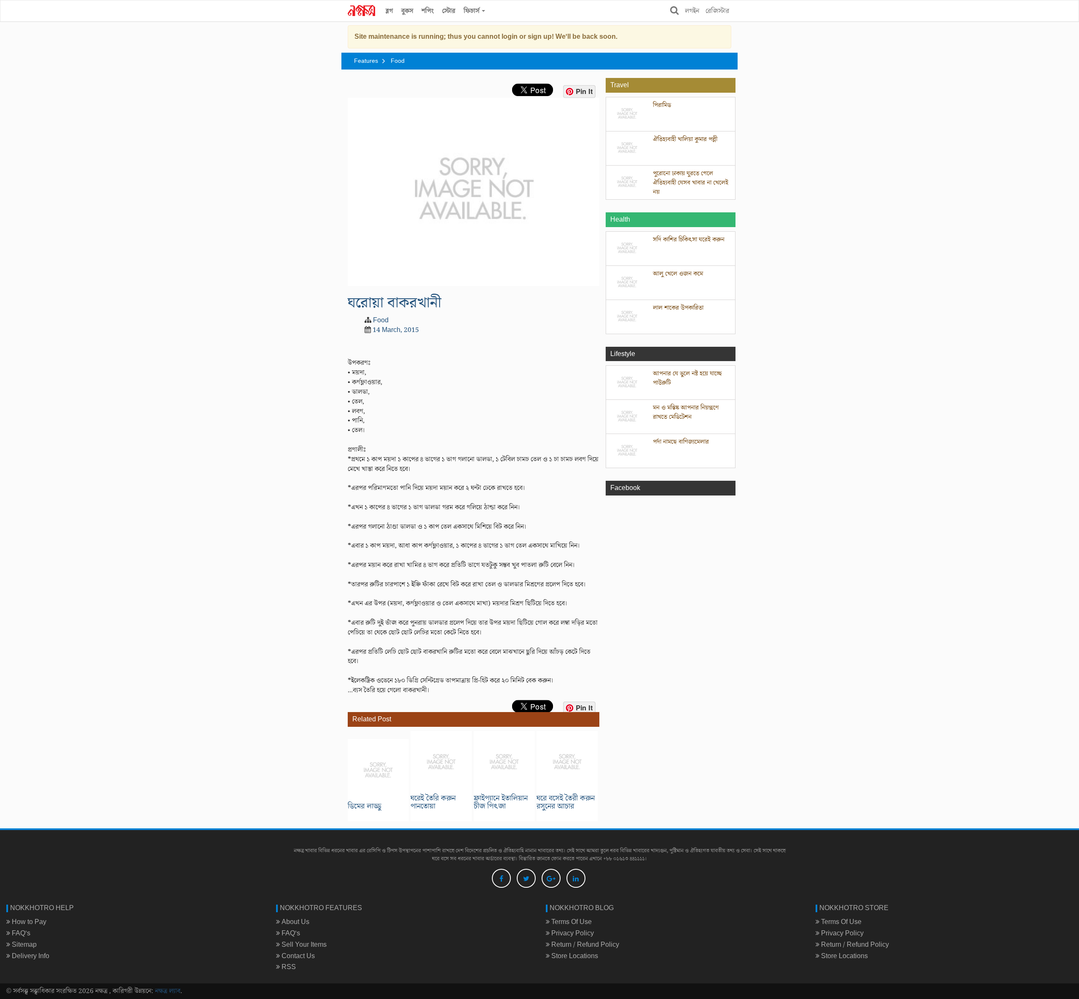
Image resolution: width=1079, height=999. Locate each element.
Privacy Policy (572, 933)
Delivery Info (29, 956)
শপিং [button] (427, 11)
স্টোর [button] (448, 11)
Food (398, 61)
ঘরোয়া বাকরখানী (394, 302)
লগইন (692, 11)
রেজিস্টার (717, 11)
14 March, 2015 (396, 330)
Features (366, 61)
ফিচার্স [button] (472, 11)
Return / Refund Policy (584, 944)
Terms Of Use (571, 922)
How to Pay (28, 922)
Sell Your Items (303, 944)
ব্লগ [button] (389, 11)
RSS (288, 967)
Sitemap (23, 944)
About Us (294, 922)
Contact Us (297, 956)
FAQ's (20, 933)
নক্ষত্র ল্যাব (167, 991)
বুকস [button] (407, 11)
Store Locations (574, 956)
